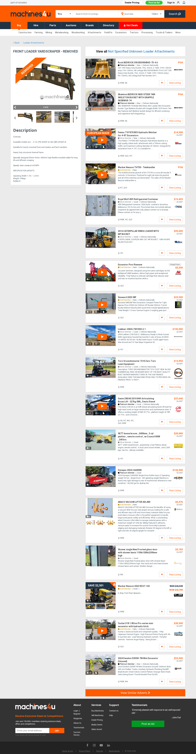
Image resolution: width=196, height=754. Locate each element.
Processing (147, 32)
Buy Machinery (97, 711)
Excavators (121, 32)
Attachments (94, 32)
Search (173, 13)
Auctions (71, 25)
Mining (49, 32)
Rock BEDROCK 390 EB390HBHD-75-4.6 (138, 62)
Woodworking (78, 32)
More (178, 32)
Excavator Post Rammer (130, 264)
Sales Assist (96, 729)
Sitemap (99, 751)
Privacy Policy (84, 751)
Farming (39, 32)
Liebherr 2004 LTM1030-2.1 (132, 329)
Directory (108, 25)
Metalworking (61, 32)
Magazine (78, 718)
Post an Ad (154, 2)
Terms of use (67, 751)
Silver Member (125, 138)
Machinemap (114, 751)
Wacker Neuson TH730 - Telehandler (136, 167)
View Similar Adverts (134, 693)
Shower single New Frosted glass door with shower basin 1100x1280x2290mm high (137, 552)
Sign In (171, 2)
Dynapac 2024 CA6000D (130, 470)
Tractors (134, 32)
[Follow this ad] (162, 82)
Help (111, 715)
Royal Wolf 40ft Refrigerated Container (138, 199)
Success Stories (77, 733)
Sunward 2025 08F (127, 297)
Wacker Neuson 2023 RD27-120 (134, 586)
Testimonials (79, 727)
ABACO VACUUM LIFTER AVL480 (134, 502)
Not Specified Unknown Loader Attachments (141, 51)
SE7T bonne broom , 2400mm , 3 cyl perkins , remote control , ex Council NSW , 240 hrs (139, 436)
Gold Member (125, 170)
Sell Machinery (97, 715)
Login (76, 710)
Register (77, 713)
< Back (16, 43)
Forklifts (108, 32)
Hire (36, 25)
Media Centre (96, 725)
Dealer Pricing (97, 720)
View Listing (175, 83)
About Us (77, 723)
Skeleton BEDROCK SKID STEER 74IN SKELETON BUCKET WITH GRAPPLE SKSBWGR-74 (136, 97)
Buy (19, 25)
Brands (90, 25)
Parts (52, 25)
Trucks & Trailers (164, 32)
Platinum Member (127, 65)
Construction (25, 32)
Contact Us (114, 711)
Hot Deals (132, 25)
